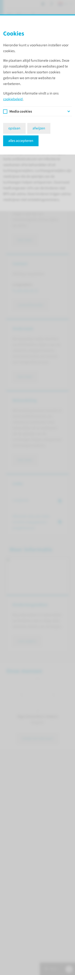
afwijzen (38, 128)
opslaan (14, 128)
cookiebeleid (13, 99)
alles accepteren (20, 140)
